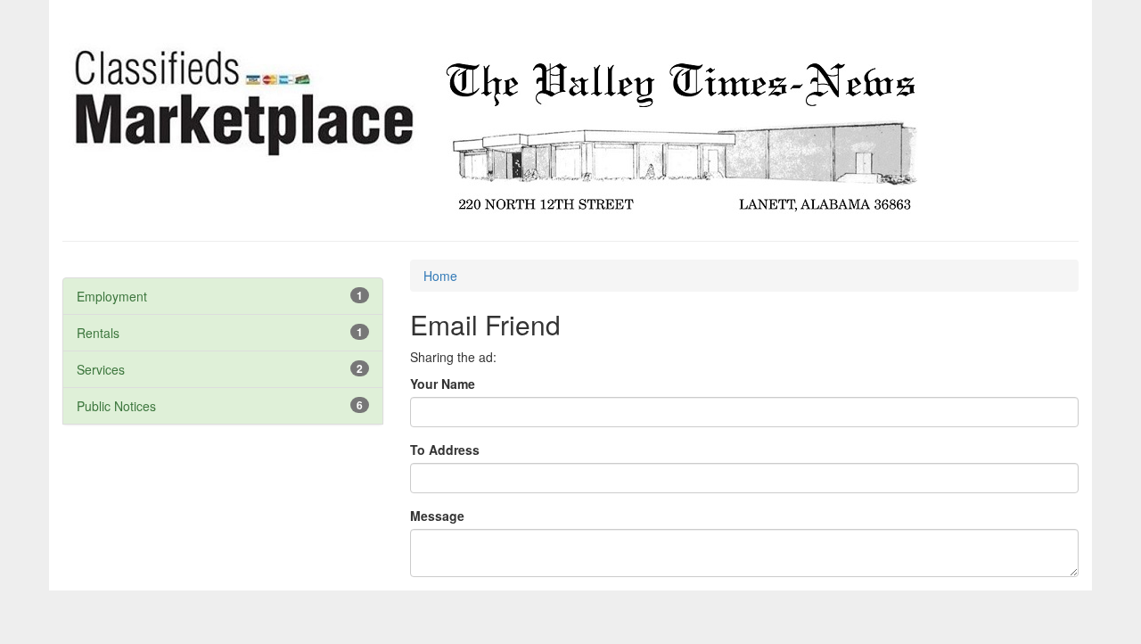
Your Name (442, 383)
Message (437, 515)
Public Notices (116, 406)
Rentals (98, 333)
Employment (112, 296)
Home (440, 276)
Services (101, 369)
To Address (445, 449)
